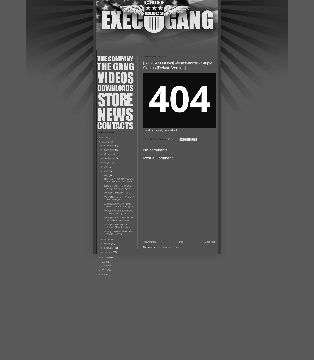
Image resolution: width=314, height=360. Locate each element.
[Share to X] (188, 139)
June (107, 171)
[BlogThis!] (185, 139)
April (106, 239)
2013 (104, 262)
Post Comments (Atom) (168, 247)
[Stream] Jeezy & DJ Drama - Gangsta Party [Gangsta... (118, 187)
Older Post (209, 242)
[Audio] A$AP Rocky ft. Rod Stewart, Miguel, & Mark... (117, 225)
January (108, 252)
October (108, 154)
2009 (104, 274)
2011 (104, 270)
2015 (104, 142)
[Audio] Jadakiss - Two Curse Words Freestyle (118, 232)
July (106, 167)
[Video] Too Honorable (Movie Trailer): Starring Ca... (118, 212)
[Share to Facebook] (192, 139)
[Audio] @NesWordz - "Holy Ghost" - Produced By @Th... (119, 205)
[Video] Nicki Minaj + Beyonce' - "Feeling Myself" (119, 198)
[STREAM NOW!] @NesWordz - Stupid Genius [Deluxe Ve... (119, 180)
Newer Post (150, 242)
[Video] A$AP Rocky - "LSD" (117, 192)
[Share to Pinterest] (195, 139)
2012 (104, 266)
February (109, 248)
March (107, 243)
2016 (104, 137)
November (109, 150)
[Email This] (181, 139)
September (110, 158)
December (109, 145)
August (108, 162)
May (106, 175)
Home (180, 242)
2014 (104, 257)
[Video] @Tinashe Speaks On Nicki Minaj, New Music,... (118, 218)
